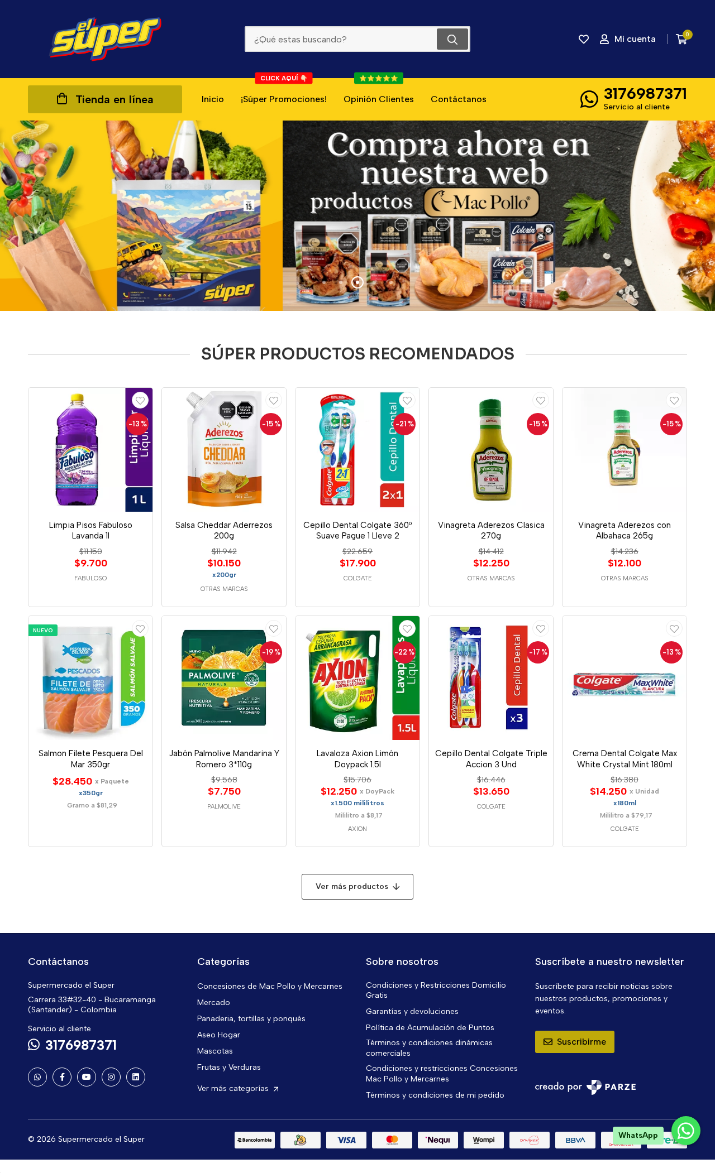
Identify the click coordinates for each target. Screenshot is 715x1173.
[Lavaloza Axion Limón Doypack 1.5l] (357, 678)
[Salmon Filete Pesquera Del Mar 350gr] (90, 678)
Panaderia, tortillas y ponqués (251, 1018)
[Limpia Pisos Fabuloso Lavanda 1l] (90, 450)
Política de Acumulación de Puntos (430, 1027)
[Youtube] (86, 1077)
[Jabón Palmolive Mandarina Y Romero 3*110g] (224, 678)
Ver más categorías (234, 1088)
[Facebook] (62, 1077)
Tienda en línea (114, 99)
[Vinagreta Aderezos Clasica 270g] (491, 450)
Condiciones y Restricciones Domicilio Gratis (436, 990)
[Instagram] (111, 1077)
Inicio (213, 99)
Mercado (213, 1002)
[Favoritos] (584, 39)
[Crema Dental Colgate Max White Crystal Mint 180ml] (625, 678)
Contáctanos (459, 99)
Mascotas (215, 1051)
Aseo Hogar (218, 1035)
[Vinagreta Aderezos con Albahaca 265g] (625, 450)
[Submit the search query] (452, 39)
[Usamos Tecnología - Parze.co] (585, 1087)
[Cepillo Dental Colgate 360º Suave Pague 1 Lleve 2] (357, 450)
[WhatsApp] (37, 1077)
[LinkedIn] (135, 1077)
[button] (324, 282)
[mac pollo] (357, 216)
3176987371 (645, 93)
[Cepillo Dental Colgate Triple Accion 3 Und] (491, 678)
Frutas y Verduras (229, 1067)
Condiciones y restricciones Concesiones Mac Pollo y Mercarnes (442, 1074)
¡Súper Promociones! (284, 91)
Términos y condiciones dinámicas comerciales (429, 1048)
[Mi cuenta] (140, 400)
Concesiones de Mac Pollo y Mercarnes (269, 986)
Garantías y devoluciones (412, 1011)
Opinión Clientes (379, 91)
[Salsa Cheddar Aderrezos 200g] (224, 450)
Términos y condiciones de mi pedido (435, 1095)
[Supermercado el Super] (105, 39)
